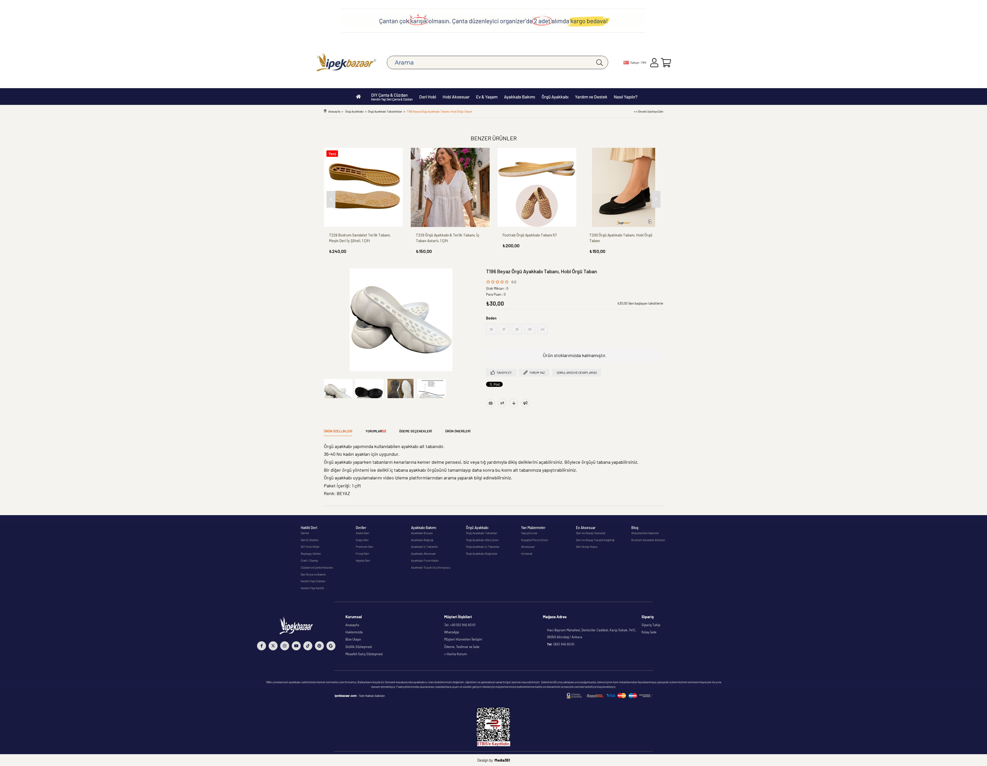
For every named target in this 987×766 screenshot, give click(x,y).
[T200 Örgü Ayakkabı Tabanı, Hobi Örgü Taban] (623, 187)
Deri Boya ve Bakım (313, 574)
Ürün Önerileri (457, 431)
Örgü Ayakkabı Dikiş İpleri (482, 540)
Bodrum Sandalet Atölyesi (648, 540)
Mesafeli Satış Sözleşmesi (364, 654)
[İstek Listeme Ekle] (490, 402)
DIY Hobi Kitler (310, 546)
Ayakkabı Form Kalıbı (425, 560)
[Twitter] (273, 645)
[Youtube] (296, 645)
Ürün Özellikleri (338, 431)
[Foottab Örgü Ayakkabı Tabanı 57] (537, 187)
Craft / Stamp (309, 560)
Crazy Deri (362, 540)
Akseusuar (528, 546)
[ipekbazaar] (346, 62)
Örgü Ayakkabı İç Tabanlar (482, 546)
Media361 (502, 760)
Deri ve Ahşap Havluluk (590, 533)
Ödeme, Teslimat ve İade (461, 647)
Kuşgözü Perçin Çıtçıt (534, 540)
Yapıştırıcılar (529, 533)
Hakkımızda (354, 632)
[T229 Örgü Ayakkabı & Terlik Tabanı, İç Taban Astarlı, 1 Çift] (450, 187)
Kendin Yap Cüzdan (313, 581)
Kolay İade (649, 632)
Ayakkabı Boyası (422, 533)
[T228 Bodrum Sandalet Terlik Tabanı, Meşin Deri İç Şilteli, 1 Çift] (363, 187)
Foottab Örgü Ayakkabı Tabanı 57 (529, 235)
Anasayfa (352, 625)
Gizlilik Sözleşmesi (358, 647)
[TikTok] (307, 645)
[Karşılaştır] (502, 402)
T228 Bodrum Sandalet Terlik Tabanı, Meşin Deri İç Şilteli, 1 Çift (360, 238)
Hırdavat (526, 553)
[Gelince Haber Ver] (525, 402)
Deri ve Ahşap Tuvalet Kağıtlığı (595, 540)
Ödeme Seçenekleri (415, 431)
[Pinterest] (319, 645)
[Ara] (599, 62)
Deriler (305, 533)
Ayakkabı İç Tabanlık (424, 546)
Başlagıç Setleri (311, 553)
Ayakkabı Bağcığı (422, 540)
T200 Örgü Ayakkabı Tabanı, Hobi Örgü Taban (620, 238)
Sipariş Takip (651, 625)
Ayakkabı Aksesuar (423, 553)
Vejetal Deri (363, 560)
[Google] (330, 645)
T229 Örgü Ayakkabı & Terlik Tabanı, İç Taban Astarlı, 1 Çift (447, 238)
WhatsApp (451, 632)
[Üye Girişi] (654, 62)
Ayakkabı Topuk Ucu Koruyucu (430, 567)
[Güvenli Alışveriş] (609, 696)
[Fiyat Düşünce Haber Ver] (513, 402)
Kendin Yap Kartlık (312, 588)
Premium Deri (364, 546)
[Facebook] (261, 645)
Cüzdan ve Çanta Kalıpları (317, 567)
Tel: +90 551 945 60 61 (460, 625)
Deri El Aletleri (310, 540)
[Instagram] (284, 645)
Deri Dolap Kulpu (586, 546)
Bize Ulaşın (353, 639)
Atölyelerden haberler (645, 533)
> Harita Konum (455, 654)
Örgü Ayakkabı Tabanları (481, 533)
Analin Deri (362, 533)
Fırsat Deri (362, 553)
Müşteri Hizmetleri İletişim (463, 639)
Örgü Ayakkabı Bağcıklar (481, 553)
